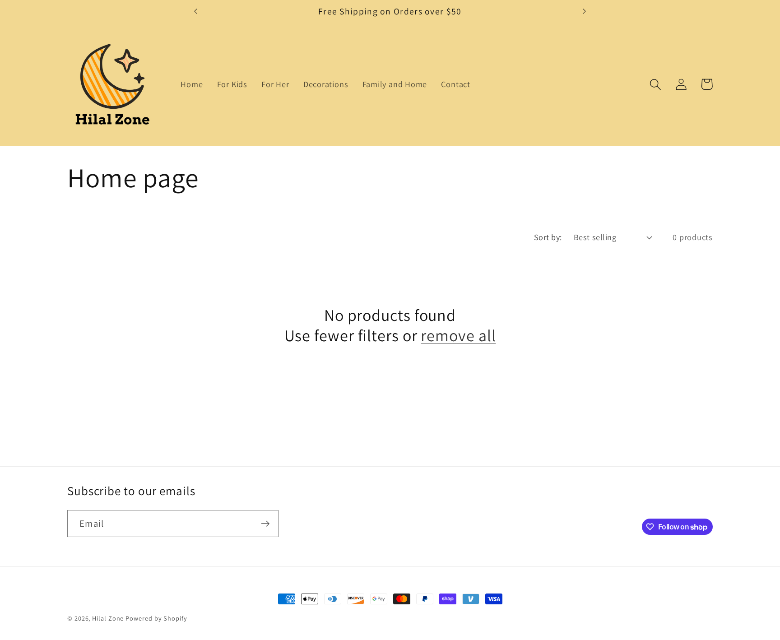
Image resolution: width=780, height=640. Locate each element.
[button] (655, 84)
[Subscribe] (265, 524)
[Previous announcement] (196, 11)
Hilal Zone (108, 618)
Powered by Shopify (156, 618)
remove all (458, 335)
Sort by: (548, 237)
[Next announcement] (584, 11)
